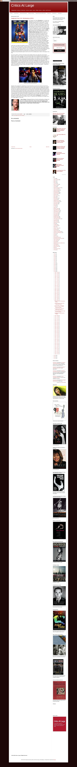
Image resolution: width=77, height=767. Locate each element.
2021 (55, 260)
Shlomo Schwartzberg (57, 187)
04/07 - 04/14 (57, 336)
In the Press (16, 13)
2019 (55, 263)
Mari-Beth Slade (56, 216)
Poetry (55, 223)
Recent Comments (23, 13)
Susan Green (56, 202)
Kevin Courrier (56, 184)
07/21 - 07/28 (57, 316)
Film (14, 115)
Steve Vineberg (22, 115)
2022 (55, 259)
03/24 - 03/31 (57, 339)
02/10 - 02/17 (57, 347)
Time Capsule (56, 240)
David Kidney (56, 203)
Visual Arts (55, 199)
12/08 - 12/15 (57, 276)
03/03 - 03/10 (57, 343)
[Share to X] (28, 114)
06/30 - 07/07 (57, 320)
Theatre (55, 183)
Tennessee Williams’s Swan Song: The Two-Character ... (60, 311)
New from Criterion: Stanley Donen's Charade (60, 159)
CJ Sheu (55, 206)
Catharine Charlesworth (57, 231)
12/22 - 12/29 (57, 273)
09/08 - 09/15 (57, 293)
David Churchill (56, 193)
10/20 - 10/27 (57, 285)
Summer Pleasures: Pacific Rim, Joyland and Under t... (59, 303)
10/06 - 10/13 (57, 288)
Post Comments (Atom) (18, 148)
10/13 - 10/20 (57, 286)
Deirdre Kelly (56, 191)
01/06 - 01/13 (57, 353)
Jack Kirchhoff (56, 225)
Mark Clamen (56, 195)
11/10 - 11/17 (57, 281)
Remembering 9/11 (57, 237)
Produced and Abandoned (58, 232)
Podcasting (55, 241)
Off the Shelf (55, 221)
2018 (55, 264)
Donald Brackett (56, 192)
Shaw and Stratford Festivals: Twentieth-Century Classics (61, 141)
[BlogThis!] (27, 114)
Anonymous (55, 362)
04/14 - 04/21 (57, 335)
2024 (55, 256)
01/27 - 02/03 (57, 349)
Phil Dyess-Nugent (56, 201)
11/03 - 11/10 (57, 282)
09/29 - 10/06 (57, 289)
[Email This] (26, 114)
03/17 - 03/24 (57, 340)
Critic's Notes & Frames (57, 218)
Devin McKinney (56, 209)
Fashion (55, 233)
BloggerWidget (64, 174)
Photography (56, 215)
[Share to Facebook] (29, 114)
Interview (55, 194)
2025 (55, 255)
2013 (55, 271)
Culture (55, 186)
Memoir (55, 226)
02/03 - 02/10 (57, 348)
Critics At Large (22, 5)
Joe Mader (55, 224)
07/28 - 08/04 (57, 315)
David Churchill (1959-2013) (41, 13)
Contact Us (54, 13)
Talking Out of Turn (56, 210)
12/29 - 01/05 (57, 272)
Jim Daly (55, 249)
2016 (55, 267)
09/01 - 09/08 (57, 294)
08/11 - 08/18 (57, 298)
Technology (55, 244)
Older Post (47, 146)
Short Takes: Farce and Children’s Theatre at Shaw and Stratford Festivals (61, 130)
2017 (55, 265)
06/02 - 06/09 (57, 326)
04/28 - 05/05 (57, 332)
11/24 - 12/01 (57, 278)
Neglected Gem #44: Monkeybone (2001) (22, 18)
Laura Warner (56, 214)
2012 (55, 355)
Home (11, 13)
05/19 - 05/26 (57, 328)
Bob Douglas (56, 198)
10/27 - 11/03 (57, 284)
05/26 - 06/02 (57, 327)
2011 (55, 356)
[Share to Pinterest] (31, 114)
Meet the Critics (31, 13)
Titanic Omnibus (56, 239)
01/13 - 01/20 (57, 352)
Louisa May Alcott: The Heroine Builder (61, 171)
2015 (55, 268)
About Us (49, 13)
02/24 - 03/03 (57, 344)
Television (55, 185)
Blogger (54, 759)
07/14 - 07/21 (57, 318)
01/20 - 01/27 (57, 351)
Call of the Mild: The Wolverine (59, 305)
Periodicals (55, 229)
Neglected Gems (17, 115)
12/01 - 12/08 (57, 277)
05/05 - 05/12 (57, 331)
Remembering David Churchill (58, 238)
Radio (55, 247)
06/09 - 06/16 (57, 324)
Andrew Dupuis (56, 230)
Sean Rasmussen (56, 248)
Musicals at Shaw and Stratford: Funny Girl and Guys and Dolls (61, 147)
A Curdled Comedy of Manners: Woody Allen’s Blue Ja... (59, 309)
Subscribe (60, 13)
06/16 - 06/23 (57, 323)
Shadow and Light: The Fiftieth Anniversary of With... (59, 307)
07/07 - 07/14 (57, 319)
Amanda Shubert (56, 217)
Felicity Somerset (56, 246)
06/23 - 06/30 (57, 322)
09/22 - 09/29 (57, 290)
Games (55, 207)
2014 (55, 269)
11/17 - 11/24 (57, 280)
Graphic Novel (56, 222)
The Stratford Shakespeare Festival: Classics (61, 153)
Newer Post (13, 146)
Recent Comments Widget (62, 382)
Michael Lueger (56, 208)
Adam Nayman (56, 245)
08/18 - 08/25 (57, 297)
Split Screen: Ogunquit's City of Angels (60, 165)
